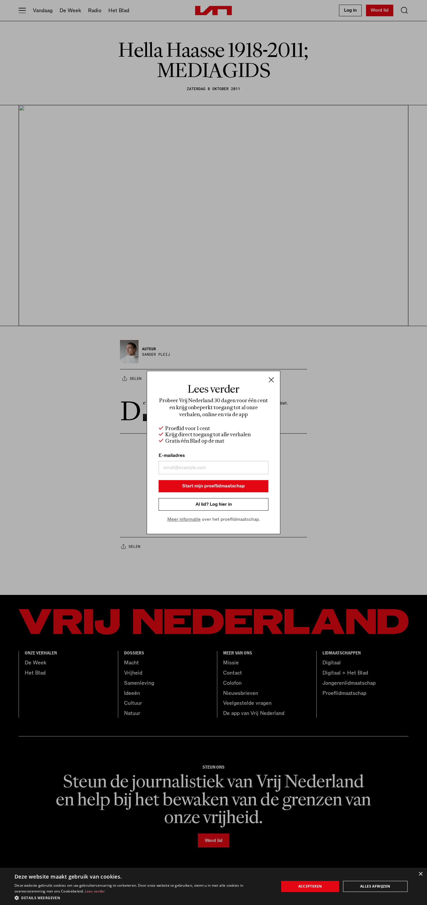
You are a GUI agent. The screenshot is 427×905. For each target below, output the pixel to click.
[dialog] (213, 886)
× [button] (420, 874)
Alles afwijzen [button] (375, 886)
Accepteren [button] (310, 886)
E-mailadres (172, 455)
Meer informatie (184, 519)
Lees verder (95, 891)
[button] (143, 897)
